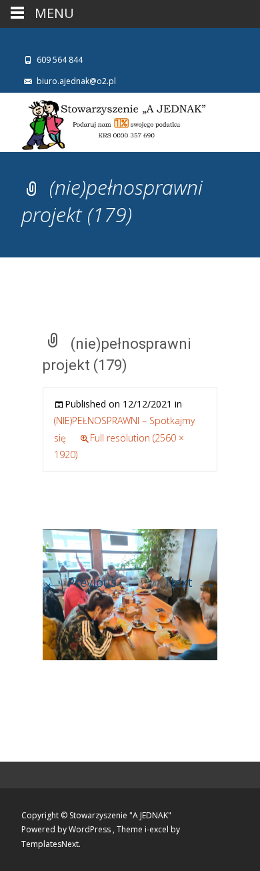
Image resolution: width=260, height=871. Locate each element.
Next (191, 582)
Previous (80, 582)
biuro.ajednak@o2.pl (76, 81)
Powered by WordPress (67, 829)
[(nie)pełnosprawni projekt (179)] (130, 593)
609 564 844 (60, 59)
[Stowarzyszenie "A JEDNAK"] (104, 122)
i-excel (158, 829)
